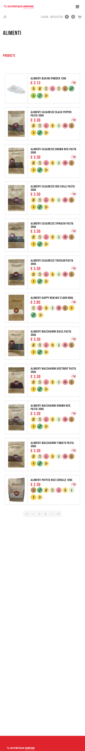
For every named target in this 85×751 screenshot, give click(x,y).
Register (56, 17)
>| (58, 513)
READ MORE (42, 88)
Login (44, 17)
